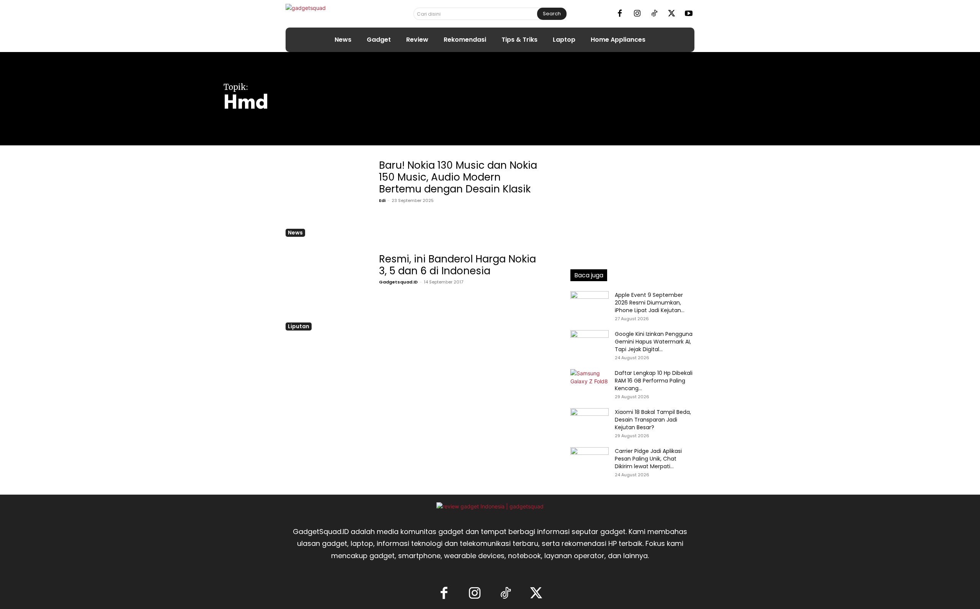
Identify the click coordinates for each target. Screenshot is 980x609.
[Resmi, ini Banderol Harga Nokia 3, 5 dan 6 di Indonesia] (326, 291)
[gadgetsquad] (330, 13)
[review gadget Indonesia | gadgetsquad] (490, 506)
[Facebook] (620, 14)
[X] (671, 14)
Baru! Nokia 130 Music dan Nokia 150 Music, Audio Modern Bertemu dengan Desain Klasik (458, 177)
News (295, 232)
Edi (382, 200)
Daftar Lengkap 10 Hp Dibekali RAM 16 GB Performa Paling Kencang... (654, 380)
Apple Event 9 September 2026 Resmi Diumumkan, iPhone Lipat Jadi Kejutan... (649, 302)
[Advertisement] (632, 204)
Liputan (298, 326)
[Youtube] (688, 14)
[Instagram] (637, 14)
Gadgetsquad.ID (398, 282)
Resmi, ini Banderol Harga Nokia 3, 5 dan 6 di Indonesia (457, 265)
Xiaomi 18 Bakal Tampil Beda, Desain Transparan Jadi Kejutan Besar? (653, 419)
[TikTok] (654, 14)
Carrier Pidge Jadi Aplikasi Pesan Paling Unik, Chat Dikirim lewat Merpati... (648, 458)
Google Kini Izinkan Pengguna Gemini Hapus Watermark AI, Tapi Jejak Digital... (654, 341)
